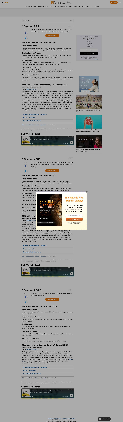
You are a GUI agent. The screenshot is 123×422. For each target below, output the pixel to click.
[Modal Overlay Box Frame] (61, 211)
